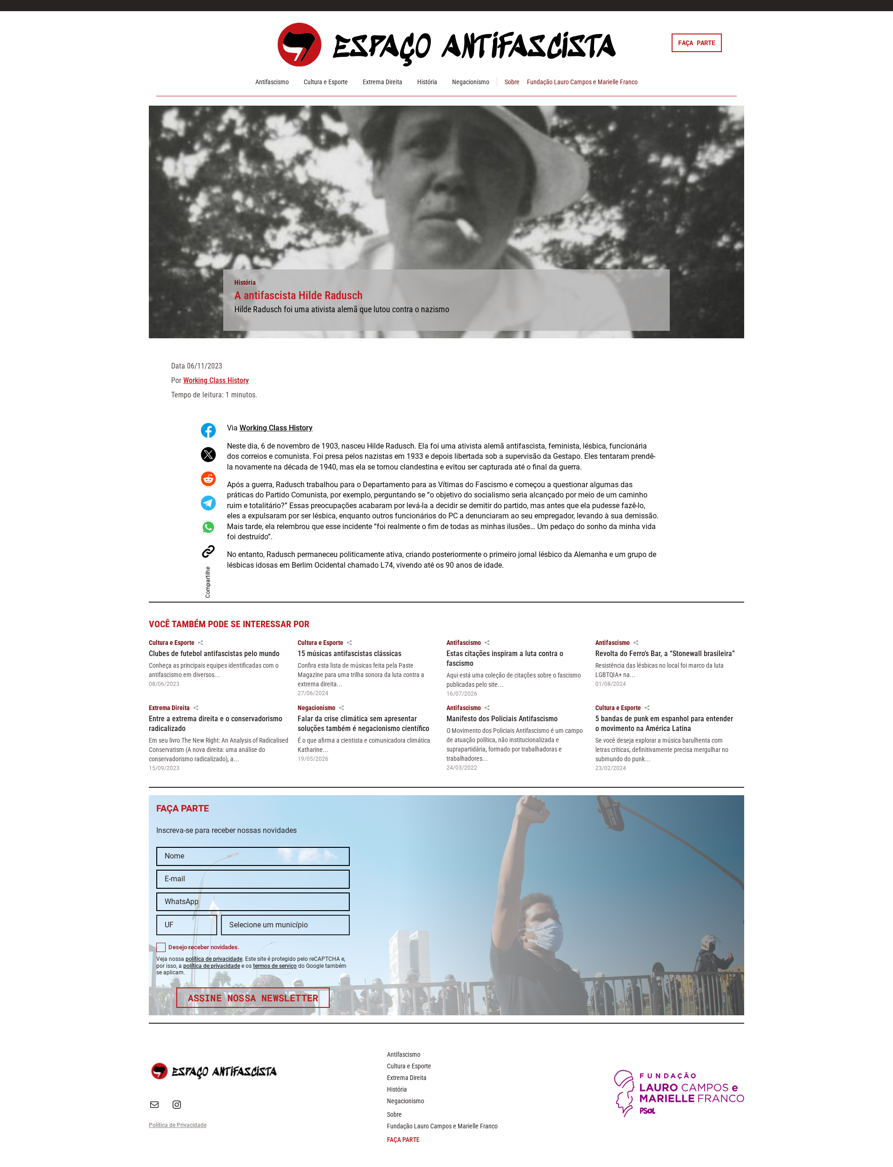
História (427, 82)
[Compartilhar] (200, 642)
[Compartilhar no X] (208, 454)
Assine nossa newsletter (253, 998)
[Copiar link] (208, 551)
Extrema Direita (382, 82)
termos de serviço (275, 966)
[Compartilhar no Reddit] (208, 478)
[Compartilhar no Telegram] (208, 503)
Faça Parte (696, 42)
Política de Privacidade (178, 1125)
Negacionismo (470, 82)
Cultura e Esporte (326, 82)
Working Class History (216, 380)
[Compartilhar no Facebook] (208, 430)
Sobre (512, 82)
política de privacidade (214, 959)
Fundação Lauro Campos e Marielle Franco (582, 82)
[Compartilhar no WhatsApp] (208, 527)
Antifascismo (272, 82)
